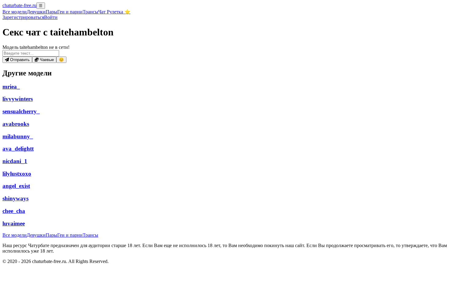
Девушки (36, 11)
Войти (51, 17)
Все (14, 11)
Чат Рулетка (114, 11)
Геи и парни (70, 235)
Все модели (14, 235)
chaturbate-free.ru (19, 5)
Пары (51, 11)
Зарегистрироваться (23, 17)
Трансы (90, 11)
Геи (70, 11)
